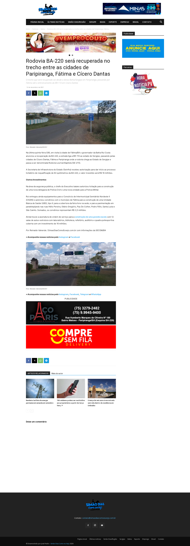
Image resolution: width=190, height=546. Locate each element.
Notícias (35, 29)
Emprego (124, 22)
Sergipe (92, 22)
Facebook (75, 237)
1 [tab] (69, 55)
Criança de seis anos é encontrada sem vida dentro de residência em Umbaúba (101, 403)
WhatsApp (96, 294)
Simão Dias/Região (77, 22)
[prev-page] (27, 410)
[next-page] (31, 410)
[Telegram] (46, 93)
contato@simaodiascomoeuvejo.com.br (99, 518)
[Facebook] (28, 93)
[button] (161, 22)
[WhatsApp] (40, 93)
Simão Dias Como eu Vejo (60, 544)
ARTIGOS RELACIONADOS (38, 373)
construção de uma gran (86, 217)
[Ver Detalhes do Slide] (71, 42)
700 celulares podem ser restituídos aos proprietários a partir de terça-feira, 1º (71, 403)
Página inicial (37, 22)
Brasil (136, 22)
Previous (29, 42)
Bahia (102, 22)
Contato (146, 22)
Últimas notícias (55, 22)
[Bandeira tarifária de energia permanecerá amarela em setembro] (40, 388)
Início (28, 29)
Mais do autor (57, 373)
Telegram (84, 294)
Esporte (113, 22)
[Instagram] (95, 525)
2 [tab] (72, 55)
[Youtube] (102, 525)
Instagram (64, 237)
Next (113, 42)
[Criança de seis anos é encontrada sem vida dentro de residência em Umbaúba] (102, 388)
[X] (34, 93)
